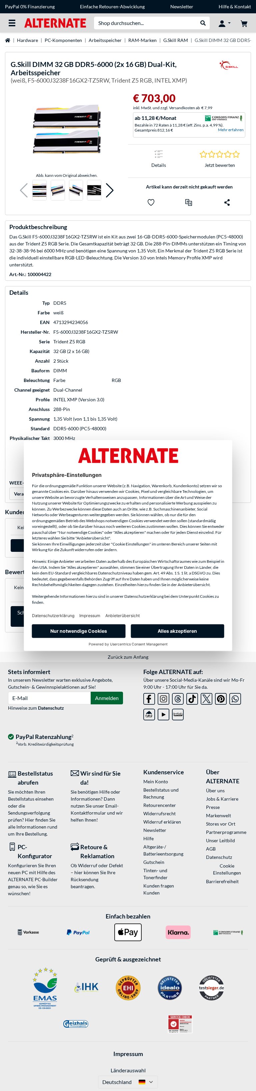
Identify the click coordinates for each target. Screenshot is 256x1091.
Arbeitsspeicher (105, 40)
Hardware (27, 40)
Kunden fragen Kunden (158, 889)
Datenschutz (51, 708)
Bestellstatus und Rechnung (161, 793)
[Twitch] (178, 713)
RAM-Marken (142, 40)
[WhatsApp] (235, 697)
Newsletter (181, 6)
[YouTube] (163, 713)
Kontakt (242, 6)
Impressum (128, 1053)
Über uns (215, 790)
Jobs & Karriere (222, 799)
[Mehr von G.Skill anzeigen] (228, 73)
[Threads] (178, 697)
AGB (211, 849)
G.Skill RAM (175, 40)
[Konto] (225, 23)
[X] (206, 697)
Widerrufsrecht (159, 813)
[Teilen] (227, 202)
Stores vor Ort (220, 824)
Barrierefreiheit (222, 881)
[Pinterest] (221, 697)
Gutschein (153, 862)
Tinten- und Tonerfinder (155, 874)
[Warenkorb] (244, 23)
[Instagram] (163, 697)
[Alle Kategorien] (12, 23)
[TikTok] (192, 697)
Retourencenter (159, 805)
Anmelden (107, 698)
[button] (23, 190)
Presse (213, 807)
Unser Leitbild (220, 840)
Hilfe (224, 6)
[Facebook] (149, 697)
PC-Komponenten (63, 40)
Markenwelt (218, 815)
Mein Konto (155, 781)
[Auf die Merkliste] (151, 202)
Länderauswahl (128, 1070)
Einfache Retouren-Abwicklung (112, 6)
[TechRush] (149, 713)
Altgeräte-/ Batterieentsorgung (163, 850)
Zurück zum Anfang (128, 657)
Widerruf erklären (162, 822)
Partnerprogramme (226, 832)
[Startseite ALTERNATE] (55, 22)
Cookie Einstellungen (227, 869)
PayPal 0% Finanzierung (30, 6)
